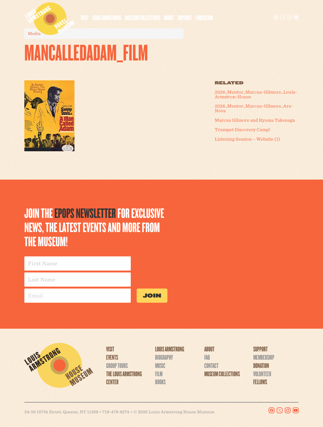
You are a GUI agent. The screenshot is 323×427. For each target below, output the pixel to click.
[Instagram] (289, 17)
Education (204, 17)
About (169, 17)
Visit (85, 17)
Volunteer (262, 373)
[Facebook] (275, 17)
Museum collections (142, 17)
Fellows (260, 381)
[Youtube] (296, 17)
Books (160, 381)
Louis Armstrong (106, 17)
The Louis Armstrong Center (124, 377)
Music (160, 365)
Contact (211, 365)
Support (185, 17)
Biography (164, 357)
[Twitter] (282, 17)
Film (158, 373)
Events (112, 357)
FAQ (207, 357)
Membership (263, 357)
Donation (261, 365)
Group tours (117, 365)
